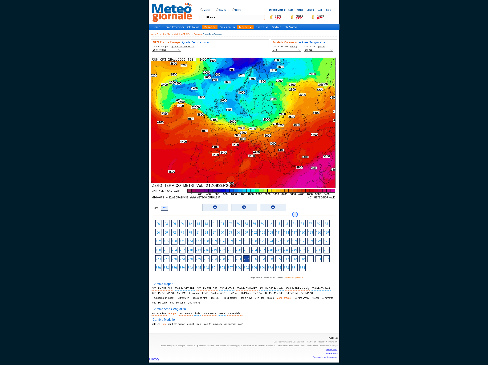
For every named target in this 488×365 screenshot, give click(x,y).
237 (262, 250)
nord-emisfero (235, 313)
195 (326, 241)
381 (294, 268)
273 (182, 259)
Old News (193, 27)
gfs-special (230, 324)
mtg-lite (156, 324)
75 (182, 232)
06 (174, 224)
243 (278, 250)
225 (230, 250)
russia (222, 313)
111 (278, 232)
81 (198, 232)
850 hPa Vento (160, 302)
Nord (300, 9)
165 (246, 241)
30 (238, 224)
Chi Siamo (291, 27)
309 (278, 259)
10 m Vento (327, 298)
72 (174, 232)
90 (222, 232)
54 (302, 224)
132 (158, 241)
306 (270, 259)
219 (214, 250)
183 (294, 241)
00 (158, 224)
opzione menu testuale (182, 46)
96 (238, 232)
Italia (290, 9)
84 (206, 232)
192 (318, 241)
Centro (310, 9)
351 (214, 268)
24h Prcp (259, 298)
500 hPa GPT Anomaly (271, 288)
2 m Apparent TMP (198, 293)
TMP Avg (257, 293)
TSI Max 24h (182, 298)
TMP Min (233, 293)
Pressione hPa (199, 298)
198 (158, 250)
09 (182, 224)
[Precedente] (215, 207)
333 (166, 268)
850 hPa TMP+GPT (247, 288)
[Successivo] (273, 207)
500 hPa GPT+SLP (162, 288)
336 (174, 268)
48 (286, 224)
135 (166, 241)
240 (270, 250)
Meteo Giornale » (158, 34)
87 (214, 232)
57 (310, 224)
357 (230, 268)
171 (262, 241)
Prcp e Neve (246, 298)
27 (230, 224)
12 (190, 224)
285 (214, 259)
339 (182, 268)
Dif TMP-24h (307, 293)
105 (262, 232)
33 (246, 224)
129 (326, 232)
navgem (217, 324)
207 (182, 250)
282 (206, 259)
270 (174, 259)
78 (190, 232)
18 (206, 224)
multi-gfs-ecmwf (176, 324)
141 (182, 241)
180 (286, 241)
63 (326, 224)
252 (302, 250)
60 (318, 224)
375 (278, 268)
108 (270, 232)
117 (294, 232)
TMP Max (246, 293)
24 (222, 224)
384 (302, 268)
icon (199, 324)
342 (190, 268)
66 (158, 232)
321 (310, 259)
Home (156, 27)
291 (230, 259)
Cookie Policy (332, 353)
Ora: (155, 208)
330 (158, 268)
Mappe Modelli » (174, 34)
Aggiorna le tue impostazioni (325, 357)
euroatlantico (159, 313)
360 (238, 268)
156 (222, 241)
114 (286, 232)
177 (278, 241)
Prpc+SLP (215, 298)
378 (286, 268)
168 (254, 241)
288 (222, 259)
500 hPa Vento (177, 302)
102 (254, 232)
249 (294, 250)
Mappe (243, 27)
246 (286, 250)
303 (262, 259)
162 (238, 241)
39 (262, 224)
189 (310, 241)
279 (198, 259)
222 (222, 250)
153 (214, 241)
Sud (320, 9)
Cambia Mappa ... (173, 46)
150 (206, 241)
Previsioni (225, 27)
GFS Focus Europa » (192, 34)
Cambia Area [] (314, 46)
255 (310, 250)
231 (246, 250)
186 (302, 241)
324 (318, 259)
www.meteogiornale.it (294, 278)
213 (198, 250)
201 (166, 250)
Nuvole (270, 298)
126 (318, 232)
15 (198, 224)
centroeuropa (186, 313)
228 (238, 250)
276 (190, 259)
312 (286, 259)
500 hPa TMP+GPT (207, 288)
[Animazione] (244, 207)
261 (326, 250)
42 (270, 224)
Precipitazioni (230, 298)
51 (294, 224)
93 (230, 232)
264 (158, 259)
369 (262, 268)
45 (278, 224)
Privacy (154, 359)
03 (166, 224)
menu (293, 46)
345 (198, 268)
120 (302, 232)
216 (206, 250)
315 (294, 259)
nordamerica (209, 313)
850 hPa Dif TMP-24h (163, 293)
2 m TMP (181, 293)
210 (190, 250)
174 (270, 241)
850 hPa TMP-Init (321, 288)
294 (238, 259)
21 (214, 224)
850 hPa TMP (227, 288)
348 (206, 268)
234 (254, 250)
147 (198, 241)
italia (197, 313)
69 (166, 232)
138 (174, 241)
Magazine (210, 27)
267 (166, 259)
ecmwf (190, 324)
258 (318, 250)
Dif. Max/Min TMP (274, 293)
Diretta (259, 27)
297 (246, 259)
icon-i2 (207, 324)
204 (174, 250)
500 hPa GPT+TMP (185, 288)
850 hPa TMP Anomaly (297, 288)
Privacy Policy (332, 349)
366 (254, 268)
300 (254, 259)
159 (230, 241)
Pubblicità (333, 338)
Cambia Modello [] (284, 46)
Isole (328, 9)
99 (246, 232)
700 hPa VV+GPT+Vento (306, 298)
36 (254, 224)
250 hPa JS (194, 302)
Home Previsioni (174, 27)
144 (190, 241)
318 (302, 259)
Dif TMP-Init (292, 293)
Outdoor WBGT (218, 293)
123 (310, 232)
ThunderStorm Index (162, 298)
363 (246, 268)
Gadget (276, 27)
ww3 (240, 324)
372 (270, 268)
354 (222, 268)
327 (326, 259)
